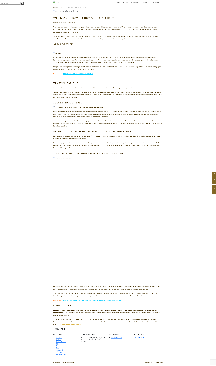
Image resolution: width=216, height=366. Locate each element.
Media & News (60, 350)
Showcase (146, 2)
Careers (58, 346)
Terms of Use (148, 363)
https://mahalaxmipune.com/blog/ (69, 324)
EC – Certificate (61, 354)
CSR (57, 344)
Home (119, 2)
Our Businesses (135, 2)
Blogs (60, 7)
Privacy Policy (158, 363)
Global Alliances (61, 342)
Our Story (126, 2)
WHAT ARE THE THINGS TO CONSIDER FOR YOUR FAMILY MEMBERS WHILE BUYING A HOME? (92, 300)
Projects (58, 340)
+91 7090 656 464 (116, 338)
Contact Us (155, 2)
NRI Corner (59, 352)
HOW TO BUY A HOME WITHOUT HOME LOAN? (78, 74)
